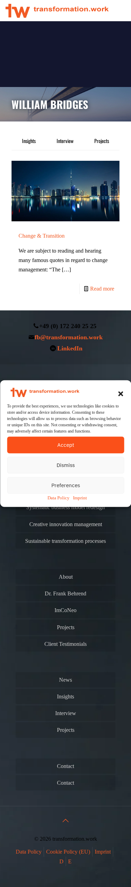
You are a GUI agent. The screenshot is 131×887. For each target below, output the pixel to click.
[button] (120, 393)
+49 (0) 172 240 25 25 (67, 326)
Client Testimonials (65, 644)
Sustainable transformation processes (65, 541)
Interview (65, 140)
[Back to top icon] (65, 820)
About (66, 577)
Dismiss (66, 464)
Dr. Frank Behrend (65, 593)
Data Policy (59, 497)
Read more (102, 289)
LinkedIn (69, 348)
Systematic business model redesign (65, 507)
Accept (65, 444)
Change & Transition (42, 236)
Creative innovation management (65, 524)
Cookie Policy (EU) (68, 852)
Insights (29, 140)
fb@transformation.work (69, 337)
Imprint (80, 497)
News (65, 680)
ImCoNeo (65, 610)
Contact (65, 766)
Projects (101, 140)
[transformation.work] (57, 10)
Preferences (65, 485)
